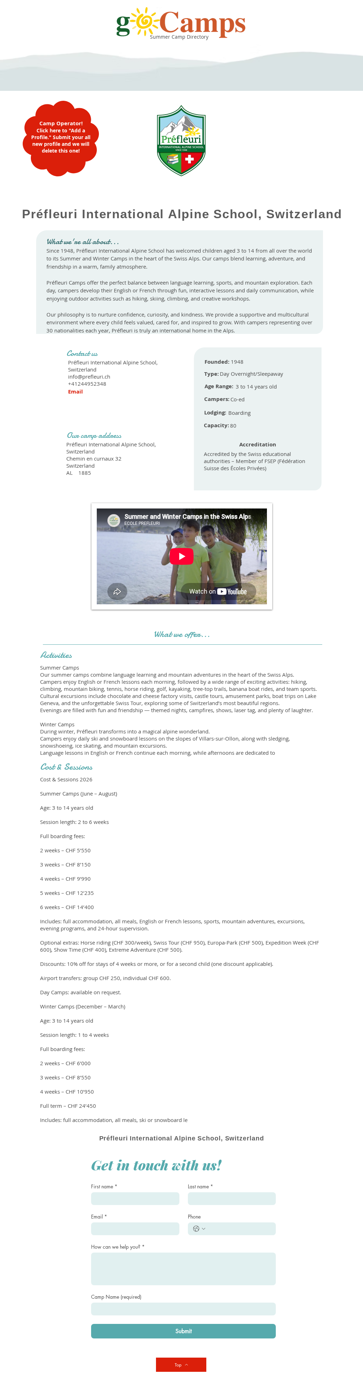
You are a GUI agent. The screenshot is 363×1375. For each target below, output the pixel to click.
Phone (194, 1217)
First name (104, 1186)
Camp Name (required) (116, 1297)
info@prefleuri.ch (89, 376)
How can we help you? (118, 1247)
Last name (200, 1186)
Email (99, 1217)
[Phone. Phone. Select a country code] (199, 1229)
